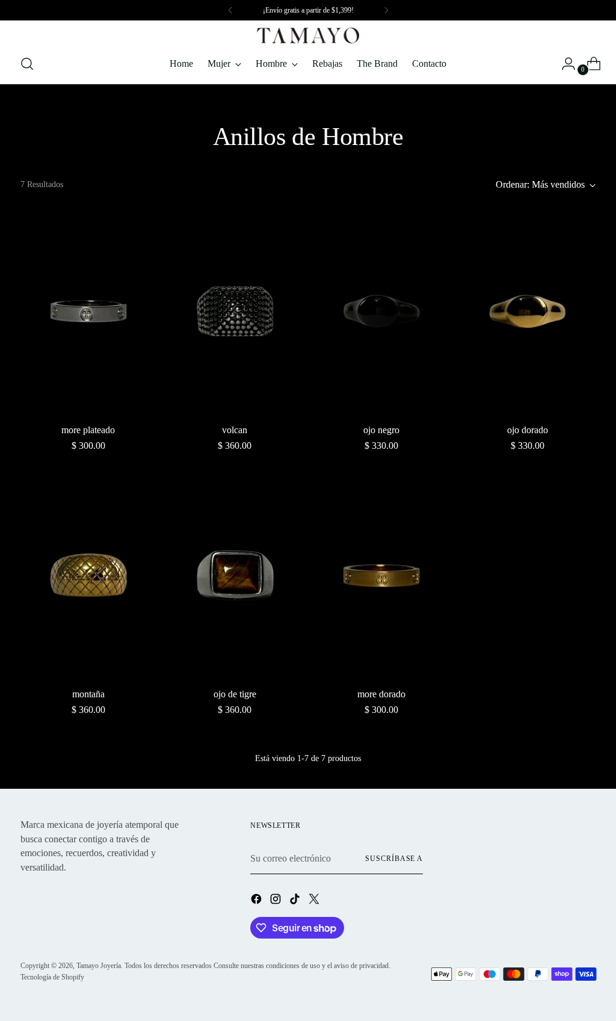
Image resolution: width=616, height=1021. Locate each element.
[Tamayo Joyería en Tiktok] (317, 635)
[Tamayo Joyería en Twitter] (337, 635)
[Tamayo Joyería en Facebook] (279, 635)
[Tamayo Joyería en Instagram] (298, 635)
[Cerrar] (459, 384)
